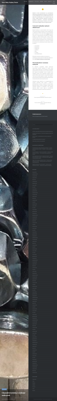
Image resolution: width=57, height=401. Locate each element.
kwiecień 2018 (34, 331)
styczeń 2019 (34, 314)
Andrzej (6, 399)
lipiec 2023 (34, 220)
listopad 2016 (34, 363)
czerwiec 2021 (34, 267)
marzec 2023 (34, 228)
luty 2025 (33, 187)
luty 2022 (33, 252)
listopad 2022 (34, 235)
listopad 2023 (34, 213)
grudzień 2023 (34, 211)
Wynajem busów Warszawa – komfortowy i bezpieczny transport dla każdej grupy (42, 134)
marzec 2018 (34, 333)
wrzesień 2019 (34, 299)
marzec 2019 (34, 310)
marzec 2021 (34, 271)
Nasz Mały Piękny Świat (10, 2)
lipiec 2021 (34, 265)
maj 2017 (33, 351)
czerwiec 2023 (34, 222)
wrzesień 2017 (34, 344)
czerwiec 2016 (34, 372)
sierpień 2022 (34, 241)
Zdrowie (25, 1)
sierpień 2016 (34, 368)
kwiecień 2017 (34, 353)
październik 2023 (35, 215)
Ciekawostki (31, 1)
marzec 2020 (34, 288)
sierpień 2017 (34, 346)
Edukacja (50, 1)
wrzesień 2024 (34, 194)
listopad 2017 (34, 340)
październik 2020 (35, 275)
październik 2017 (35, 342)
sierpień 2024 (34, 196)
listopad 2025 (34, 172)
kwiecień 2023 (34, 226)
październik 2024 (35, 192)
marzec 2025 (34, 185)
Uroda (45, 1)
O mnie (54, 3)
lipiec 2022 (34, 243)
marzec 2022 (34, 250)
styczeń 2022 (34, 254)
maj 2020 (33, 284)
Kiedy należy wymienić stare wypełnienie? (38, 141)
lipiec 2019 (34, 303)
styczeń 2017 (34, 359)
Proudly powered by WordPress (37, 399)
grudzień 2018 (34, 316)
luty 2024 (33, 207)
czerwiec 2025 (34, 181)
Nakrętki (47, 33)
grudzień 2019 (34, 293)
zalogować (37, 116)
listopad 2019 (34, 295)
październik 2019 (35, 297)
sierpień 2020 (34, 278)
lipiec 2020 (34, 280)
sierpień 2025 (34, 177)
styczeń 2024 (34, 209)
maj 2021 (33, 269)
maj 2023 (33, 224)
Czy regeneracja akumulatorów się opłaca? (38, 139)
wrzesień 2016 (34, 366)
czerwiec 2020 (34, 282)
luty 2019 (33, 312)
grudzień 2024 (34, 190)
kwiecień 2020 (34, 286)
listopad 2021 (34, 258)
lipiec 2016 (34, 370)
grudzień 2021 (34, 256)
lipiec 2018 (34, 325)
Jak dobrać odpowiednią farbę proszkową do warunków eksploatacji (42, 131)
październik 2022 (35, 237)
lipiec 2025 (34, 179)
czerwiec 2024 (34, 200)
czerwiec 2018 (34, 327)
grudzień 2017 (34, 338)
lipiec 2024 (34, 198)
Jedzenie (41, 1)
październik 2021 (35, 260)
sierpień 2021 (34, 263)
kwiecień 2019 (34, 308)
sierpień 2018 (34, 323)
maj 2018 (33, 329)
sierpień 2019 (34, 301)
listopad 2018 (34, 318)
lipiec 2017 (34, 348)
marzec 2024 (34, 205)
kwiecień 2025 (34, 183)
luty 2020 (33, 290)
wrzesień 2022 (34, 239)
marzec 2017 (34, 355)
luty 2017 (33, 357)
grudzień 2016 (34, 361)
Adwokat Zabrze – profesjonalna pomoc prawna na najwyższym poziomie (41, 137)
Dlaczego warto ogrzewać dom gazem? (46, 165)
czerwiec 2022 (34, 245)
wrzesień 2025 (34, 175)
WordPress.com (49, 399)
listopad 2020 (34, 273)
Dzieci (54, 1)
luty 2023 (33, 230)
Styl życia (37, 1)
